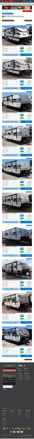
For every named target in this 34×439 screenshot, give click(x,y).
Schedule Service (13, 413)
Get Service (12, 410)
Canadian (9, 434)
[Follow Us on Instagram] (24, 365)
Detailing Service (13, 412)
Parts (20, 3)
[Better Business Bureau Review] (16, 432)
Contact (29, 3)
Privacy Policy (23, 434)
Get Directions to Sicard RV (5, 408)
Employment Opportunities (27, 415)
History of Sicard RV (28, 411)
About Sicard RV (27, 410)
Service (17, 3)
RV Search (4, 414)
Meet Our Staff (27, 412)
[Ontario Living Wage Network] (21, 432)
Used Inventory (5, 413)
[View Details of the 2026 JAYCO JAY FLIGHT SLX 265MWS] (17, 102)
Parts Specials (20, 413)
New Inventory (4, 412)
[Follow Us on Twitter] (20, 365)
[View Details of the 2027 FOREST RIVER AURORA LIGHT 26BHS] (17, 269)
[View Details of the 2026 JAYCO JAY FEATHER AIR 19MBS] (17, 35)
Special (9, 16)
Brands (9, 3)
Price (5, 18)
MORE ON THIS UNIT (28, 54)
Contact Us (4, 419)
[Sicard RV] (2, 1)
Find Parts (19, 410)
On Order (16, 16)
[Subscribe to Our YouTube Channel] (22, 365)
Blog (23, 3)
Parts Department (20, 411)
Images (8, 18)
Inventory (5, 3)
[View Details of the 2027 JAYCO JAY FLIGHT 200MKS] (17, 303)
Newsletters (27, 413)
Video (11, 18)
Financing (13, 3)
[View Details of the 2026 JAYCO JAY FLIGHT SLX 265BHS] (17, 236)
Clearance (12, 16)
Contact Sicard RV (5, 420)
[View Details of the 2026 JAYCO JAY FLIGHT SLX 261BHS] (17, 136)
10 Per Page (11, 20)
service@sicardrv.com (27, 371)
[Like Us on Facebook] (18, 365)
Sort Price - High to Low (6, 20)
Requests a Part (20, 414)
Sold (23, 16)
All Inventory (4, 411)
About (26, 3)
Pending (20, 16)
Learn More (9, 372)
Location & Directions (5, 421)
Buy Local (7, 435)
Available (5, 16)
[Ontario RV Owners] (23, 429)
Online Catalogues (21, 412)
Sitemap (4, 424)
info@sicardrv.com (27, 370)
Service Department (13, 411)
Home (2, 3)
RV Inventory (4, 410)
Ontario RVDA (11, 434)
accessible (25, 436)
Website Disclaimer (27, 434)
